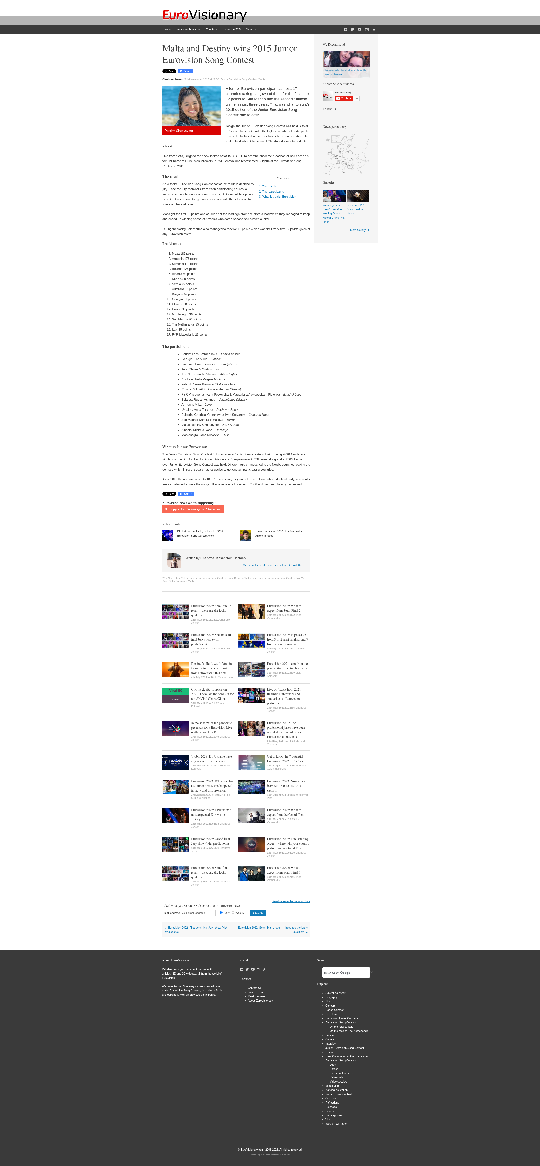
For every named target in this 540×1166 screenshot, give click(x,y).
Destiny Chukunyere (246, 578)
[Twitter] (352, 29)
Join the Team (256, 992)
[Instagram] (366, 29)
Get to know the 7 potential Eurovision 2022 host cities (285, 758)
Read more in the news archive (291, 901)
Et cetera (331, 1014)
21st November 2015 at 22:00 (202, 79)
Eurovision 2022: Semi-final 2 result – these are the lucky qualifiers (211, 610)
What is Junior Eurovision (277, 196)
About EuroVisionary (260, 1000)
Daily (227, 912)
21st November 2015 (174, 578)
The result (267, 186)
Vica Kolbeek (225, 677)
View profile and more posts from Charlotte (272, 565)
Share (187, 71)
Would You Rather (336, 1123)
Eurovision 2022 (231, 29)
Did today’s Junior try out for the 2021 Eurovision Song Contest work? (200, 533)
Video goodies (338, 1081)
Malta (262, 79)
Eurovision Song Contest (340, 1022)
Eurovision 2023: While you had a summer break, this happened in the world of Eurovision (212, 785)
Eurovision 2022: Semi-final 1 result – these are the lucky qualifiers (211, 872)
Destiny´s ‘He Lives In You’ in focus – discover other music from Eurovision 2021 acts (211, 668)
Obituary (330, 1098)
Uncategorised (334, 1115)
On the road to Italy (341, 1026)
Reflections (332, 1102)
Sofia (172, 581)
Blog (328, 1001)
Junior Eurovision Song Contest (239, 79)
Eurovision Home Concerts (341, 1018)
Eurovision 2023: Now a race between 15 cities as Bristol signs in (286, 785)
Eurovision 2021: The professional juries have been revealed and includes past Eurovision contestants (286, 729)
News (168, 29)
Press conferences (341, 1073)
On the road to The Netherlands (349, 1031)
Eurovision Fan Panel (189, 29)
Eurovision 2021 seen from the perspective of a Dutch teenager (288, 665)
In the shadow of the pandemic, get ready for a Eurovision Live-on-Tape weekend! (212, 727)
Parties (334, 1068)
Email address (171, 912)
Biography (331, 997)
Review (329, 1111)
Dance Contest (334, 1009)
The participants (271, 191)
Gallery (329, 1039)
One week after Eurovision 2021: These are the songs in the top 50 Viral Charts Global (212, 694)
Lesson (329, 1052)
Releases (331, 1106)
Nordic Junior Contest (338, 1094)
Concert (330, 1005)
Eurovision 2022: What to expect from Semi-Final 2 (284, 608)
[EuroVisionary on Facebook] (345, 29)
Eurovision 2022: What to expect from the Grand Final (285, 812)
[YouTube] (359, 29)
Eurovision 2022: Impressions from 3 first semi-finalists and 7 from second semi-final (287, 639)
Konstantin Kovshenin (280, 1155)
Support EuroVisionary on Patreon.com (195, 509)
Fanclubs (331, 1035)
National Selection (336, 1090)
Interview (330, 1043)
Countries (211, 29)
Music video (332, 1085)
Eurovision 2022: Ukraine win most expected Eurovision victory (211, 814)
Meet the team (257, 996)
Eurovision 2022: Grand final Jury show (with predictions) (210, 841)
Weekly (239, 912)
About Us (251, 29)
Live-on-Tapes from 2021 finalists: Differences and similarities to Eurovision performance (284, 696)
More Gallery (358, 230)
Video (328, 1119)
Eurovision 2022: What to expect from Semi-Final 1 (284, 869)
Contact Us (255, 988)
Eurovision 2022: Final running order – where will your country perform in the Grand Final (288, 843)
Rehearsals (336, 1077)
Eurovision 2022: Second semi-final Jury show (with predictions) (212, 639)
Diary (333, 1064)
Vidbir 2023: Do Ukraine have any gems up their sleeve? (211, 758)
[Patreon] (374, 29)
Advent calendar (335, 993)
